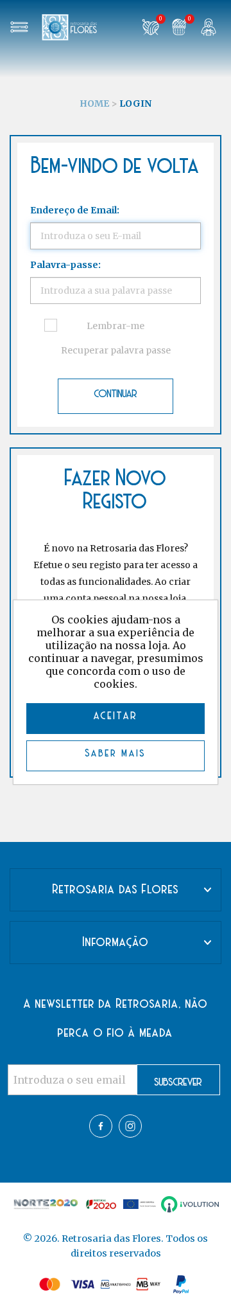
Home (94, 103)
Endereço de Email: (74, 210)
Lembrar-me (115, 326)
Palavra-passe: (65, 265)
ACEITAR (116, 716)
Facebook (100, 1126)
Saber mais (115, 754)
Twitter (130, 1126)
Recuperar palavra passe (116, 350)
